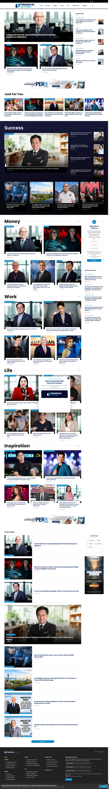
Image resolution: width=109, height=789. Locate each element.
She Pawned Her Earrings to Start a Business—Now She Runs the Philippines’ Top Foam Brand (94, 288)
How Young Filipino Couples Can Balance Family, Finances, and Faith (74, 114)
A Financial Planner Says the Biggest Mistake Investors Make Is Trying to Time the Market (68, 286)
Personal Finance (35, 260)
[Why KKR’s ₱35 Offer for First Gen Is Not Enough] (101, 61)
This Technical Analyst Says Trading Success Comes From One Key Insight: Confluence (93, 319)
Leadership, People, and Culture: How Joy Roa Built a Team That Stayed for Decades (65, 206)
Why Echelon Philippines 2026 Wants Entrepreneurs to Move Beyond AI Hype (90, 206)
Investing (9, 44)
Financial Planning (9, 226)
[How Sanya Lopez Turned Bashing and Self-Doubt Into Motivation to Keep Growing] (16, 494)
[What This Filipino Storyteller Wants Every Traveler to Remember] (43, 494)
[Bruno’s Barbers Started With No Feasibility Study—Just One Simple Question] (99, 149)
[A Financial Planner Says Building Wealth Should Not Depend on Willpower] (38, 27)
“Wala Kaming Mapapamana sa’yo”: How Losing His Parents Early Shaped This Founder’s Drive (21, 478)
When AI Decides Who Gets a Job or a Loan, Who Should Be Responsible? (15, 206)
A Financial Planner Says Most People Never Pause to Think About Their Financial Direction (16, 286)
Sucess (6, 759)
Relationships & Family (70, 99)
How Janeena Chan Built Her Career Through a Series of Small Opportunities (16, 361)
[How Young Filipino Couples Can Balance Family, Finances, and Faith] (74, 104)
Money (55, 5)
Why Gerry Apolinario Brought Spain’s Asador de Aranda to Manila (80, 158)
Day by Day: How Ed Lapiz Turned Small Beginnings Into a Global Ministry (94, 309)
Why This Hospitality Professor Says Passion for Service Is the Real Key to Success (93, 278)
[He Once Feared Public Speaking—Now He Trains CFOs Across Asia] (56, 56)
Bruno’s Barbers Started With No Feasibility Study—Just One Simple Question (79, 147)
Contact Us (48, 770)
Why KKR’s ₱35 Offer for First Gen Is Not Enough (85, 61)
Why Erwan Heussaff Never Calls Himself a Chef (42, 434)
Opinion (84, 5)
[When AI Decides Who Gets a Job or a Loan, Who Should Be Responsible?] (16, 193)
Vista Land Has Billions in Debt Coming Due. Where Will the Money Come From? (85, 31)
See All (101, 127)
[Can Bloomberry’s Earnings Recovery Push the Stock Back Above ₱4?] (18, 726)
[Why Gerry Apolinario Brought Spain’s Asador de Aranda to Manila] (99, 162)
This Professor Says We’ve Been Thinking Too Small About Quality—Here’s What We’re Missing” (33, 168)
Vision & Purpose (35, 485)
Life (68, 5)
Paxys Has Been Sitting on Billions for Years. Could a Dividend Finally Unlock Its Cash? (54, 702)
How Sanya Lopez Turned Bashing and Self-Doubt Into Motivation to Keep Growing (16, 504)
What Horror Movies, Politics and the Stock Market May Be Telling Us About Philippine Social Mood (19, 70)
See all (78, 221)
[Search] (92, 5)
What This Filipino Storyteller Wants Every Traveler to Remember (41, 504)
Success (47, 5)
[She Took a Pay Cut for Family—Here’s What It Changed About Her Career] (23, 389)
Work (62, 5)
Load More (42, 741)
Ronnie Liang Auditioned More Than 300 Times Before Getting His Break (93, 114)
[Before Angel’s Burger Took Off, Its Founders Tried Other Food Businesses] (101, 42)
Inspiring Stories (88, 284)
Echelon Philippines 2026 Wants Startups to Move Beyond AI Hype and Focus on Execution (80, 171)
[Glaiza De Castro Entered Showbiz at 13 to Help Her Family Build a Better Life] (69, 348)
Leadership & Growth (89, 295)
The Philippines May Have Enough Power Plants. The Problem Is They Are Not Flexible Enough (41, 206)
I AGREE (103, 786)
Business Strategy (80, 48)
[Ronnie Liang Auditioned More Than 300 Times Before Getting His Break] (94, 104)
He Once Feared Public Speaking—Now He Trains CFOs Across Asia (54, 69)
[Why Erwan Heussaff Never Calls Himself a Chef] (43, 421)
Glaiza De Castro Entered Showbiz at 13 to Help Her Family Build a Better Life (68, 361)
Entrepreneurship (79, 38)
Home (41, 5)
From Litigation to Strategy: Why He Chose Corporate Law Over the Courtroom (86, 21)
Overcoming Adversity (10, 485)
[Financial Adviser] (25, 6)
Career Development (46, 44)
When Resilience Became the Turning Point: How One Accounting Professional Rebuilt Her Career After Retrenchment (69, 505)
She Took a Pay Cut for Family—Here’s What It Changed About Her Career (22, 403)
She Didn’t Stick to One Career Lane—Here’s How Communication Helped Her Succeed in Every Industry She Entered (68, 436)
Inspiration (76, 5)
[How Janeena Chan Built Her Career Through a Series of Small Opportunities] (16, 348)
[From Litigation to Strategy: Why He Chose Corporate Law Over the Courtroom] (101, 21)
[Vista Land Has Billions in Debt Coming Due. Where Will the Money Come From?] (101, 32)
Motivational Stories (90, 99)
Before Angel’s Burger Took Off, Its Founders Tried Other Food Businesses (85, 42)
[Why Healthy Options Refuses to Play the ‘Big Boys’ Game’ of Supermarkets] (101, 52)
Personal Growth (48, 375)
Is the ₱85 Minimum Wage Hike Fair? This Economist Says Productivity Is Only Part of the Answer (41, 287)
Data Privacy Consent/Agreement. (71, 787)
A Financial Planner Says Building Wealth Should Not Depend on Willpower (31, 36)
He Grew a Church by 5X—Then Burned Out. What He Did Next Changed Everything (93, 298)
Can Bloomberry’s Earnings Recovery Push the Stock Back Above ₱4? (56, 725)
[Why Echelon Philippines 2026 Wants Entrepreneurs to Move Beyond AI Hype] (92, 193)
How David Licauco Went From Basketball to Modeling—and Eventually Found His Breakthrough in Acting (61, 329)
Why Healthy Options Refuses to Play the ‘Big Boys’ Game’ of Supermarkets (85, 52)
